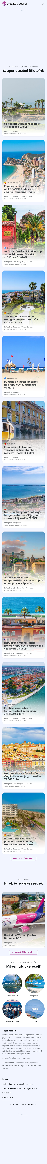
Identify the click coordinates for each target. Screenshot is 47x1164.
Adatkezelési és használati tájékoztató (19, 1088)
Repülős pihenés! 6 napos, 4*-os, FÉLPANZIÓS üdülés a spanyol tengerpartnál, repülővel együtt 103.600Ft (22, 189)
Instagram (32, 1104)
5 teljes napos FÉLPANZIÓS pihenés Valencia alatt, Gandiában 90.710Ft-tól (20, 841)
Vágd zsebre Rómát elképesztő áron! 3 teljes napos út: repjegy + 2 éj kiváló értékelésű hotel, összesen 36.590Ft (23, 580)
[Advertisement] (23, 36)
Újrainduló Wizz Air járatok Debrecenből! (20, 937)
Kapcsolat (6, 1093)
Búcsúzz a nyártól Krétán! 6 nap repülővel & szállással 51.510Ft (21, 384)
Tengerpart (17, 131)
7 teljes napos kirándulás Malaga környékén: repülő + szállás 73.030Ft (21, 319)
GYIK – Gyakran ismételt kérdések (17, 1084)
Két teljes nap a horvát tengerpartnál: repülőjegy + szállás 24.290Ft (21, 711)
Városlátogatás (27, 196)
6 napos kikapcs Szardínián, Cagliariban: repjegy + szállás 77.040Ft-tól (22, 776)
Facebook (14, 1104)
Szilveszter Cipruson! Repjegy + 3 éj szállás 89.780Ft (23, 125)
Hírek (15, 943)
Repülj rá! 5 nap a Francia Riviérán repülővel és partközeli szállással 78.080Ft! (23, 645)
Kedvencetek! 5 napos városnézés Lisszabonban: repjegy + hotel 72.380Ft (20, 450)
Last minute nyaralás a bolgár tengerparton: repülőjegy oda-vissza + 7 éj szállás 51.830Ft (23, 515)
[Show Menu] (43, 4)
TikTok (23, 1104)
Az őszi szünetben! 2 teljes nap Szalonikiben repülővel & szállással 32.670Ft (23, 254)
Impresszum (7, 1097)
